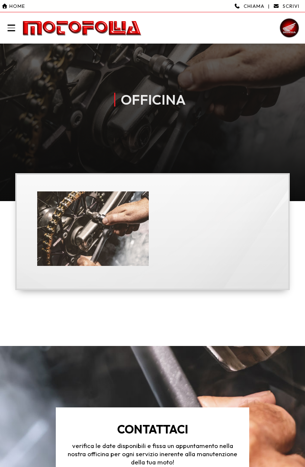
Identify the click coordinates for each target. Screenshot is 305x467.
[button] (152, 22)
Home (16, 6)
